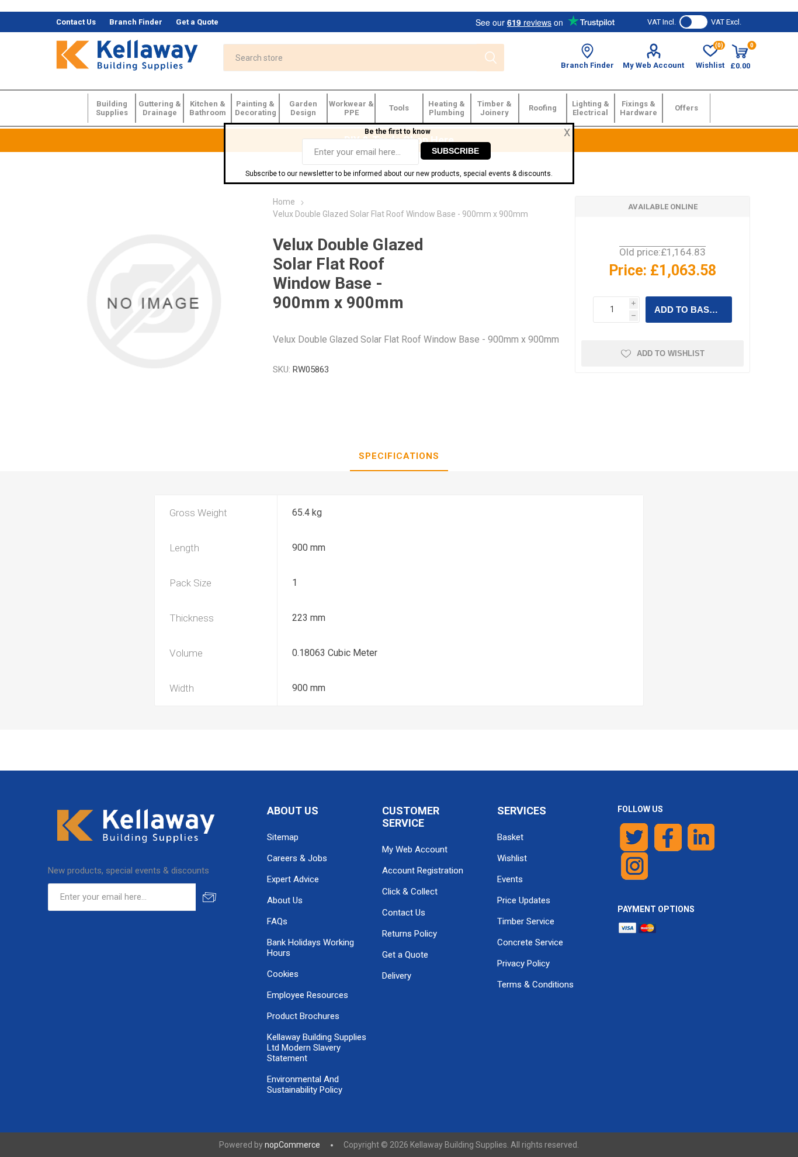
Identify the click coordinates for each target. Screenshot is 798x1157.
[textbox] (350, 57)
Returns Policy (409, 933)
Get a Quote (405, 954)
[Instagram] (635, 866)
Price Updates (523, 900)
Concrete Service (530, 942)
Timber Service (525, 921)
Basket (510, 837)
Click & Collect (410, 891)
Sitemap (283, 837)
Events (510, 879)
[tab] (399, 456)
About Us (285, 900)
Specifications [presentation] (399, 456)
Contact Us (403, 912)
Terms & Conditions (535, 984)
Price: (628, 270)
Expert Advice (293, 879)
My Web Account (653, 65)
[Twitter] (634, 837)
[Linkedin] (701, 837)
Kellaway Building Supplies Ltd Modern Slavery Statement (316, 1047)
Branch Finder (587, 65)
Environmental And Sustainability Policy (304, 1084)
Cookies (283, 974)
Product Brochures (303, 1016)
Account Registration (422, 870)
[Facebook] (668, 837)
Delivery (396, 976)
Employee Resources (307, 995)
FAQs (277, 921)
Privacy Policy (523, 963)
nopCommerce (292, 1144)
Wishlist (512, 858)
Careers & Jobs (297, 858)
